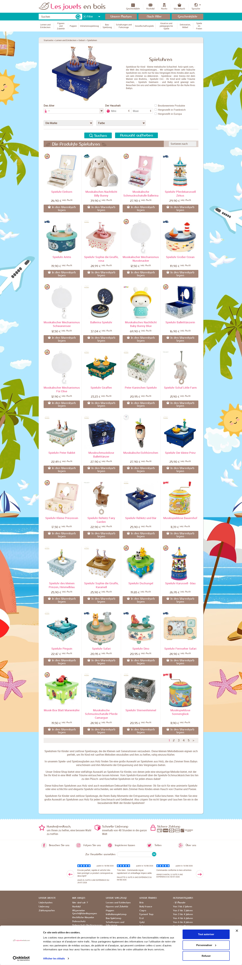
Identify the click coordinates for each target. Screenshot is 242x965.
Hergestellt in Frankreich (172, 109)
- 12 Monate (179, 903)
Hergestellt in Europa (170, 113)
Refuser (206, 955)
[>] (199, 874)
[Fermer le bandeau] (237, 931)
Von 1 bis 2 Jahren (182, 906)
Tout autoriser (206, 934)
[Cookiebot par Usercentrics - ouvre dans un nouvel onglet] (21, 958)
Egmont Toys (146, 914)
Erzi (141, 918)
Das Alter (49, 105)
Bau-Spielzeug (113, 918)
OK (154, 854)
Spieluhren (92, 40)
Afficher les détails (54, 958)
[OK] (78, 16)
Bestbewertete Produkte (171, 105)
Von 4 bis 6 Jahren (183, 918)
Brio (141, 903)
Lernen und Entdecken (65, 40)
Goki (141, 922)
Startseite (48, 40)
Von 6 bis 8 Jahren (183, 922)
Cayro (142, 910)
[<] (70, 874)
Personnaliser (204, 945)
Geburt (82, 40)
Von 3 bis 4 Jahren (183, 914)
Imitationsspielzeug (116, 914)
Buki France (145, 906)
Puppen (110, 910)
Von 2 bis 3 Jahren (183, 910)
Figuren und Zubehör (117, 906)
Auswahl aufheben (136, 135)
